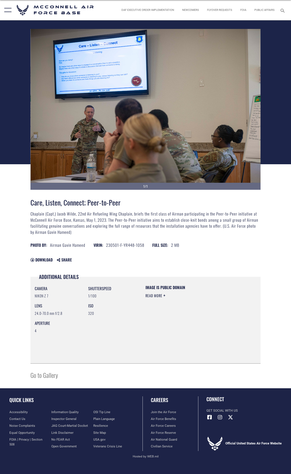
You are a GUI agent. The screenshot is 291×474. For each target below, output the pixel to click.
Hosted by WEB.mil (145, 456)
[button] (7, 10)
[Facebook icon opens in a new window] (209, 417)
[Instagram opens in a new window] (220, 417)
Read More (154, 295)
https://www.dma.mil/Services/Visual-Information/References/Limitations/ (195, 329)
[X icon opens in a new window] (230, 417)
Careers (159, 400)
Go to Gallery (44, 375)
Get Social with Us (222, 411)
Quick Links (21, 400)
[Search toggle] (283, 10)
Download (43, 260)
